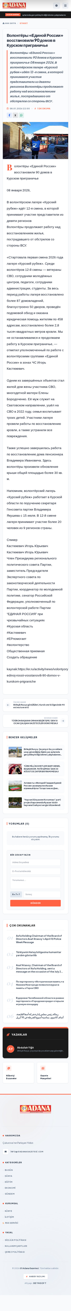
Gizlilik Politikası (15, 1240)
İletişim (9, 1217)
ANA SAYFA (10, 23)
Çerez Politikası (15, 1252)
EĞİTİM (8, 1182)
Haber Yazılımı (37, 1276)
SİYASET (24, 23)
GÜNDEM (10, 1194)
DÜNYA (8, 1176)
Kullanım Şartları (16, 1246)
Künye (8, 1211)
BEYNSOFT (39, 1283)
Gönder (35, 903)
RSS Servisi (11, 1223)
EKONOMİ (10, 1188)
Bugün (9, 1170)
